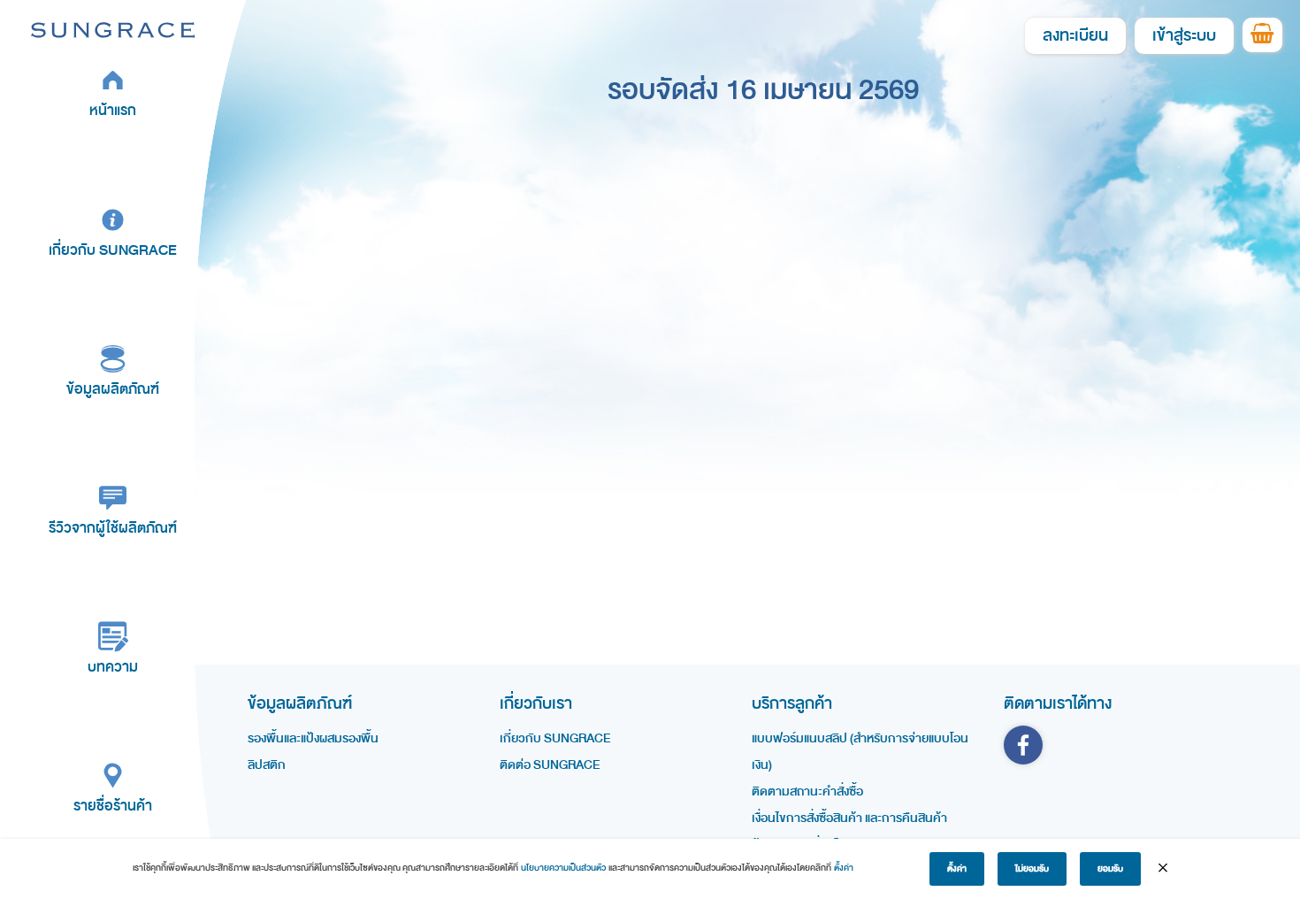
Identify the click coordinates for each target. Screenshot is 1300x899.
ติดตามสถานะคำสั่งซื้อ (807, 791)
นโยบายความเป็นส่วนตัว (563, 868)
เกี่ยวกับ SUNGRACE (113, 250)
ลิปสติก (267, 765)
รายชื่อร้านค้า (112, 806)
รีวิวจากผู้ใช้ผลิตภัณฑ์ (113, 528)
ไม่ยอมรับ (1032, 869)
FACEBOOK (1023, 745)
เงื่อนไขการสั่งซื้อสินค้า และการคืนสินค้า (849, 818)
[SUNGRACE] (113, 29)
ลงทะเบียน (1075, 36)
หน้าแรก (112, 110)
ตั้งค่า (843, 868)
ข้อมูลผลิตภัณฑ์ (112, 389)
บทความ (113, 667)
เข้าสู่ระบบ (1184, 36)
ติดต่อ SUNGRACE (550, 765)
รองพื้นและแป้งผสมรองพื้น (313, 738)
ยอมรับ (1110, 869)
